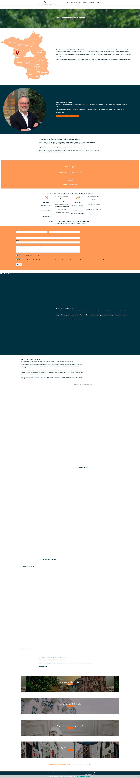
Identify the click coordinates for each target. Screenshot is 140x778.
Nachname (50, 233)
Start (68, 2)
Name (17, 230)
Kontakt (99, 2)
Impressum (66, 772)
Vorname (17, 233)
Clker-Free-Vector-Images (62, 764)
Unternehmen (73, 772)
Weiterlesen (70, 684)
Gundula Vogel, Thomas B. (53, 764)
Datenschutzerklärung (51, 772)
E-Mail (17, 236)
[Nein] (138, 776)
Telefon (17, 240)
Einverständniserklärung (21, 258)
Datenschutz (18, 254)
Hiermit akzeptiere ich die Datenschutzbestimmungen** (28, 255)
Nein (81, 776)
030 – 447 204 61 (92, 772)
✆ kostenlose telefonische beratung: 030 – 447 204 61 (68, 115)
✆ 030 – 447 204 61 (42, 666)
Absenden (19, 264)
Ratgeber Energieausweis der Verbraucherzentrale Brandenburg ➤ (52, 659)
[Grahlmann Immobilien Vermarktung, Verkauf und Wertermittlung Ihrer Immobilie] (47, 2)
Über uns (73, 2)
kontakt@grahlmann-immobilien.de (91, 774)
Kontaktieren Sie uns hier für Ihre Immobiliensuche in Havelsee (69, 318)
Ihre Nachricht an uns (20, 245)
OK (78, 776)
